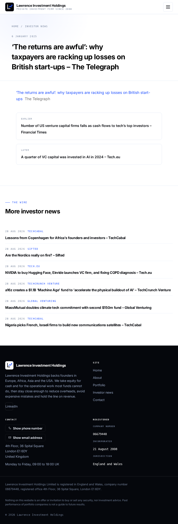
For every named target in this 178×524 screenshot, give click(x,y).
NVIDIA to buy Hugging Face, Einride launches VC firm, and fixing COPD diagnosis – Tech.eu (78, 272)
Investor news (36, 26)
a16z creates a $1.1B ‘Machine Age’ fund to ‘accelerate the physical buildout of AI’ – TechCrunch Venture (88, 290)
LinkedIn (9, 406)
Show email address (27, 437)
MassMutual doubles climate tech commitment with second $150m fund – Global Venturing (78, 307)
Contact (99, 400)
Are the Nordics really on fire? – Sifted (34, 255)
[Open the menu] (168, 7)
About (97, 377)
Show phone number (27, 428)
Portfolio (99, 385)
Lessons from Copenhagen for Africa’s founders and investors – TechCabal (65, 238)
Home (15, 26)
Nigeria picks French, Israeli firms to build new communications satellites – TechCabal (73, 325)
